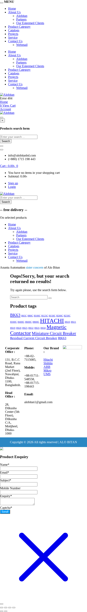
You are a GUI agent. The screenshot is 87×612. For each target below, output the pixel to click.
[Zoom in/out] (1, 607)
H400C (21, 322)
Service (13, 37)
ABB (47, 367)
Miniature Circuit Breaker (54, 333)
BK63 (15, 315)
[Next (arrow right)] (5, 611)
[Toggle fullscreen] (5, 607)
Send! (5, 511)
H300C (13, 322)
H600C (28, 322)
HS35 (37, 328)
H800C (36, 322)
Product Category (19, 26)
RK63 (62, 338)
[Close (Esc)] (13, 607)
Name (4, 464)
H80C (30, 316)
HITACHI (52, 320)
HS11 (73, 322)
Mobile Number (10, 488)
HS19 (12, 328)
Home (12, 8)
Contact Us (15, 41)
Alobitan (21, 16)
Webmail (22, 44)
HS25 (25, 328)
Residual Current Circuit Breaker (33, 338)
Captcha (6, 507)
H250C (67, 316)
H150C (52, 316)
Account (5, 109)
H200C (59, 316)
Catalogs (13, 30)
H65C (24, 316)
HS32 (31, 328)
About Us (14, 12)
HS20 (18, 328)
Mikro (47, 370)
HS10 (67, 322)
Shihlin (48, 363)
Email (4, 472)
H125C (44, 316)
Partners (21, 19)
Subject (5, 480)
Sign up (13, 183)
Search (6, 141)
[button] (9, 166)
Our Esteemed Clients (30, 23)
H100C (37, 316)
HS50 (43, 328)
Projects (13, 34)
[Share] (9, 607)
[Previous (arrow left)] (1, 611)
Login (12, 187)
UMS (47, 374)
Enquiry (6, 496)
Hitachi (48, 359)
